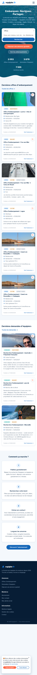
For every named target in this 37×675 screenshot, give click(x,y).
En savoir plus (14, 664)
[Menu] (33, 3)
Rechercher (18, 39)
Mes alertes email (7, 601)
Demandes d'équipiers (8, 584)
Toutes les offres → (8, 89)
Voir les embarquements (18, 52)
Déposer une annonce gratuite (19, 46)
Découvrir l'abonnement (18, 547)
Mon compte (5, 598)
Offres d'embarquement (9, 581)
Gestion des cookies (8, 612)
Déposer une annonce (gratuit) (11, 587)
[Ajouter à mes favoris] (32, 94)
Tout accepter (9, 667)
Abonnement (5, 595)
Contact (4, 614)
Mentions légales (7, 609)
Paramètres (6, 670)
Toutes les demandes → (10, 330)
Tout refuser (23, 667)
